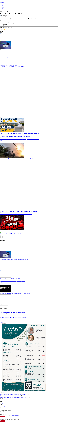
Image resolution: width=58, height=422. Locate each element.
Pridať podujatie (3, 406)
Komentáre (3, 9)
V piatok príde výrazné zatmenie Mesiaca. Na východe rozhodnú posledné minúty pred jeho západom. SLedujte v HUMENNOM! (14, 397)
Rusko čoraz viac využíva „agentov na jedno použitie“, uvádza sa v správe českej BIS (9, 395)
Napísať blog (1, 322)
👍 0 (3, 29)
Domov (2, 402)
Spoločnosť (3, 5)
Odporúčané (7, 305)
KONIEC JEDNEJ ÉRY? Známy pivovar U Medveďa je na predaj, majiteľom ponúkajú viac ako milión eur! (12, 312)
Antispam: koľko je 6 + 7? (3, 414)
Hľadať (7, 11)
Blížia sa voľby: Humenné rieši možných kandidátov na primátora (7, 309)
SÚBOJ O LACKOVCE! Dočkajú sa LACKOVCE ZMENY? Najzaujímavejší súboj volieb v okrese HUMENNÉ (13, 317)
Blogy (2, 403)
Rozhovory (3, 7)
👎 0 (4, 29)
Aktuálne (4, 305)
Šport (2, 6)
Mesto (2, 4)
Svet (2, 8)
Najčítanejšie (2, 305)
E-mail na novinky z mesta (3, 411)
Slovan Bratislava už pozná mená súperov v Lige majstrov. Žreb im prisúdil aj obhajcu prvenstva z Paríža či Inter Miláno (13, 394)
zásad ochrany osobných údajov (15, 415)
